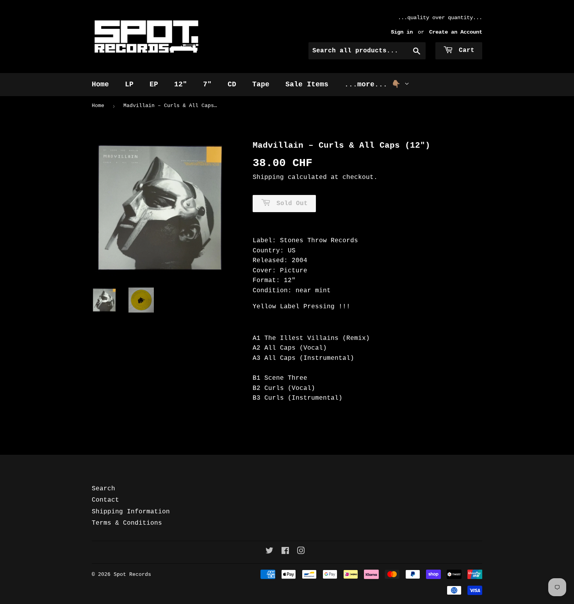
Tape (260, 84)
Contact (105, 500)
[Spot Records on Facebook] (285, 552)
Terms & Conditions (127, 523)
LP (129, 84)
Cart (464, 50)
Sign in (402, 32)
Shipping (268, 177)
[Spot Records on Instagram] (301, 552)
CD (232, 84)
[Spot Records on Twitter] (269, 552)
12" (180, 84)
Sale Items (306, 84)
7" (207, 84)
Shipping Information (131, 511)
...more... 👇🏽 (374, 84)
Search (103, 488)
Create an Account (455, 32)
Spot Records (132, 574)
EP (154, 84)
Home (100, 84)
